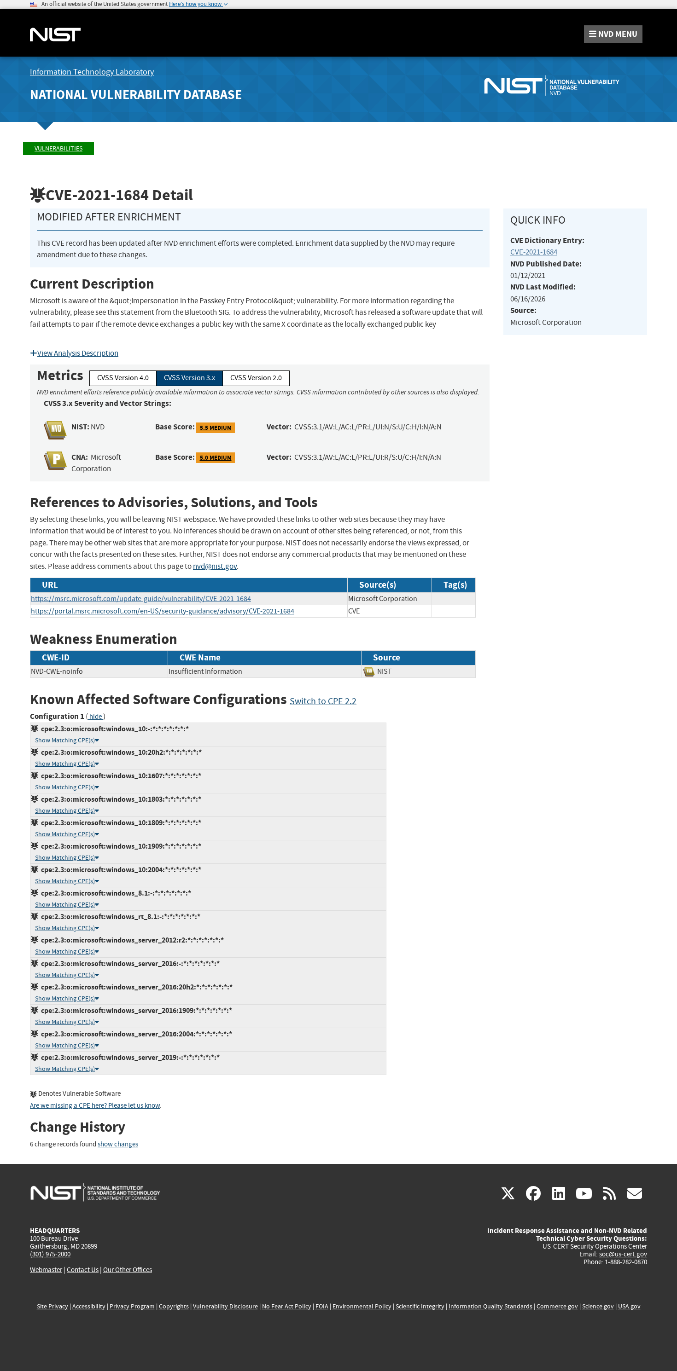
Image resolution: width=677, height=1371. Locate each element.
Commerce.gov (557, 1306)
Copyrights (174, 1306)
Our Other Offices (127, 1270)
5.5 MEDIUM (216, 427)
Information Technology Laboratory (92, 72)
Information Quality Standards (490, 1306)
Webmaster (46, 1269)
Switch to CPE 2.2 (323, 701)
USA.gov (629, 1306)
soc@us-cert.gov (623, 1254)
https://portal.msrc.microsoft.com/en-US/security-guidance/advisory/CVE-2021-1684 (162, 611)
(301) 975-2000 (50, 1254)
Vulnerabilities (58, 148)
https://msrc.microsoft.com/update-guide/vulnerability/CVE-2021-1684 (141, 598)
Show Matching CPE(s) (65, 740)
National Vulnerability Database (136, 94)
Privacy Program (132, 1306)
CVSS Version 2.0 (256, 377)
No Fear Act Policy (286, 1306)
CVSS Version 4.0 (123, 377)
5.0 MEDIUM (216, 458)
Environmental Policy (362, 1306)
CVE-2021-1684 (533, 252)
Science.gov (598, 1306)
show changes (118, 1144)
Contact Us (83, 1269)
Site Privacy (52, 1306)
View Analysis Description (77, 353)
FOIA (321, 1306)
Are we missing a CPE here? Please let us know (95, 1105)
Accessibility (88, 1306)
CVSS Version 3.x (189, 377)
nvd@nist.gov (215, 566)
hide (95, 716)
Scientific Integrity (420, 1306)
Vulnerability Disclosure (225, 1306)
